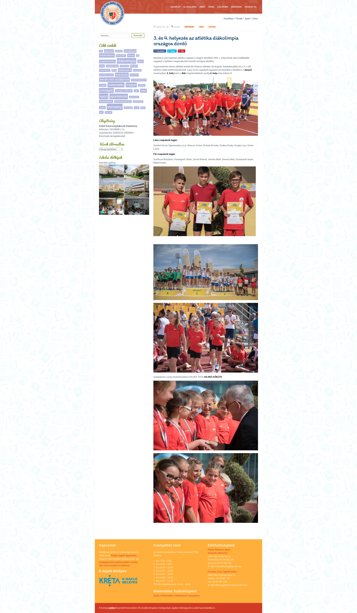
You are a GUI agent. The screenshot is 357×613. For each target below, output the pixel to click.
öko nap (108, 112)
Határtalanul (125, 70)
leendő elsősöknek (139, 80)
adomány (109, 51)
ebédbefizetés (112, 66)
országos (106, 90)
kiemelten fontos (106, 75)
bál (138, 55)
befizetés (119, 51)
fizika (114, 70)
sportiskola (118, 96)
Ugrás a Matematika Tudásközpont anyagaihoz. (176, 595)
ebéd (102, 66)
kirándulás (122, 74)
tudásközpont (138, 101)
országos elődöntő (124, 91)
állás (143, 108)
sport (201, 27)
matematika (116, 85)
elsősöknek (124, 66)
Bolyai (131, 55)
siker (143, 90)
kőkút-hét (134, 75)
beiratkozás (130, 51)
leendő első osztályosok (114, 79)
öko (101, 112)
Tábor (102, 107)
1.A (101, 51)
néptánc (142, 85)
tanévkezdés (134, 97)
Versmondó (128, 108)
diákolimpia (189, 27)
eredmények (105, 70)
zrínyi (137, 108)
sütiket (111, 608)
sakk (136, 91)
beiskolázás (107, 55)
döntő (140, 61)
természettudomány (123, 101)
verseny (212, 27)
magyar (103, 85)
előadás (134, 66)
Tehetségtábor (106, 101)
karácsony (137, 70)
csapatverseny (107, 61)
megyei (131, 85)
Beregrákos (121, 56)
